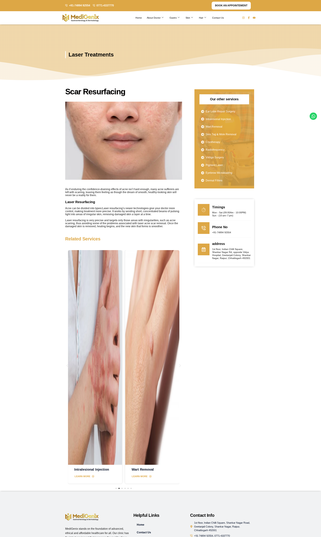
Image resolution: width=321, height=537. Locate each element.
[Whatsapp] (313, 116)
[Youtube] (254, 17)
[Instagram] (243, 17)
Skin (188, 17)
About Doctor (154, 17)
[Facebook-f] (248, 17)
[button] (67, 365)
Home (138, 17)
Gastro (173, 17)
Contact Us (218, 17)
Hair (201, 17)
